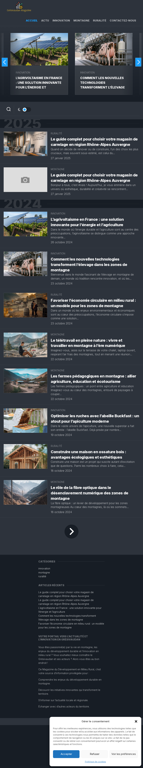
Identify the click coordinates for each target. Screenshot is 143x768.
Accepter (66, 754)
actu (45, 20)
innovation (61, 20)
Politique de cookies (95, 761)
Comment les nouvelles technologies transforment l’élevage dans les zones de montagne (102, 87)
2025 (22, 123)
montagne (81, 20)
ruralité (99, 20)
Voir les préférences (123, 754)
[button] (136, 721)
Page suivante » (71, 532)
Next (138, 62)
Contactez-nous (123, 20)
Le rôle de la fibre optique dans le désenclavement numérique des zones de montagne (89, 493)
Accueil (32, 20)
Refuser (94, 754)
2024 (22, 203)
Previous (5, 62)
